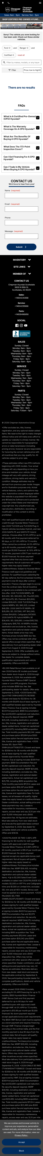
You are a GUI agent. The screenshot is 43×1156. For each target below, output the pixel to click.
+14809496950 (22, 314)
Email (12, 204)
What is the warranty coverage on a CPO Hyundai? (19, 127)
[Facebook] (17, 325)
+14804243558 (21, 298)
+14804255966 (21, 306)
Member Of (19, 274)
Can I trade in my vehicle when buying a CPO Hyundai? (19, 168)
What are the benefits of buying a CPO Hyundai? (17, 137)
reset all (21, 55)
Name (12, 190)
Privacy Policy (21, 1135)
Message (14, 231)
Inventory (19, 260)
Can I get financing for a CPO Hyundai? (19, 158)
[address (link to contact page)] (3, 3)
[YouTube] (26, 325)
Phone (7, 217)
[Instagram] (21, 325)
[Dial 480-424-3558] (8, 3)
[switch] (40, 3)
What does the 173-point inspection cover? (17, 147)
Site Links (19, 267)
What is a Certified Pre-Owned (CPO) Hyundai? (20, 117)
